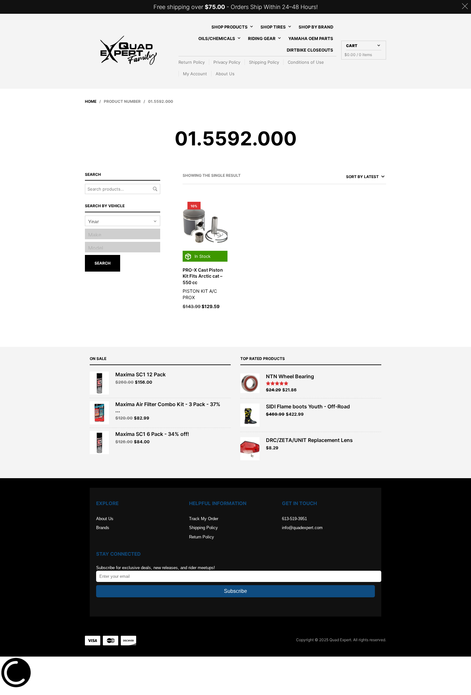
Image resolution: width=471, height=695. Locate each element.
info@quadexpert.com (302, 527)
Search (155, 189)
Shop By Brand (316, 26)
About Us (225, 73)
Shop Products (229, 26)
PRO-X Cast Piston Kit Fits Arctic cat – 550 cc (203, 276)
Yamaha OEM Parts (310, 38)
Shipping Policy (264, 62)
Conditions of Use (306, 62)
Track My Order (203, 518)
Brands (102, 527)
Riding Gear (262, 38)
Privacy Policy (226, 62)
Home (90, 101)
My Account (195, 73)
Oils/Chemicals (216, 38)
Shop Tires (273, 26)
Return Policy (191, 62)
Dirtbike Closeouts (310, 50)
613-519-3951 (294, 518)
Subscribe (235, 591)
